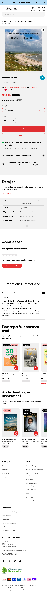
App (27, 493)
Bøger (10, 21)
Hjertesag (5, 473)
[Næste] (44, 2)
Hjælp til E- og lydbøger (34, 470)
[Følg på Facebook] (3, 561)
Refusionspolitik (30, 588)
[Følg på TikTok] (20, 561)
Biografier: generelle (20, 301)
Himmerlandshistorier (9, 439)
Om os (4, 466)
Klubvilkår (5, 527)
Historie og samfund (32, 21)
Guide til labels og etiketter (32, 474)
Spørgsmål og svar (32, 466)
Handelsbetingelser (9, 523)
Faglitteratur (18, 21)
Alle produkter (7, 301)
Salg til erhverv (31, 490)
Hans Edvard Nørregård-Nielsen (15, 87)
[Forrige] (2, 2)
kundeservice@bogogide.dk (16, 550)
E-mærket (6, 519)
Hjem (4, 21)
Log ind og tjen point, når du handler (23, 2)
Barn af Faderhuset (28, 439)
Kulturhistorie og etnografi (12, 311)
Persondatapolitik (8, 531)
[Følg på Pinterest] (14, 561)
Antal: (4, 116)
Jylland (30, 308)
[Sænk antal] (5, 120)
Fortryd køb (30, 501)
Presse (4, 477)
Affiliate (5, 470)
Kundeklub (29, 497)
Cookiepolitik (7, 516)
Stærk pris (6, 316)
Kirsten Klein (34, 87)
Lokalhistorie (26, 311)
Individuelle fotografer (19, 308)
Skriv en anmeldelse (12, 266)
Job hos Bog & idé (8, 481)
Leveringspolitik (20, 590)
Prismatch (29, 480)
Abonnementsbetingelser (11, 512)
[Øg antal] (13, 120)
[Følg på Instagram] (9, 561)
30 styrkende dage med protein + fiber (11, 374)
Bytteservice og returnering (31, 484)
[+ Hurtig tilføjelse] (16, 368)
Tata (23, 374)
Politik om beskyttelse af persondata (13, 588)
